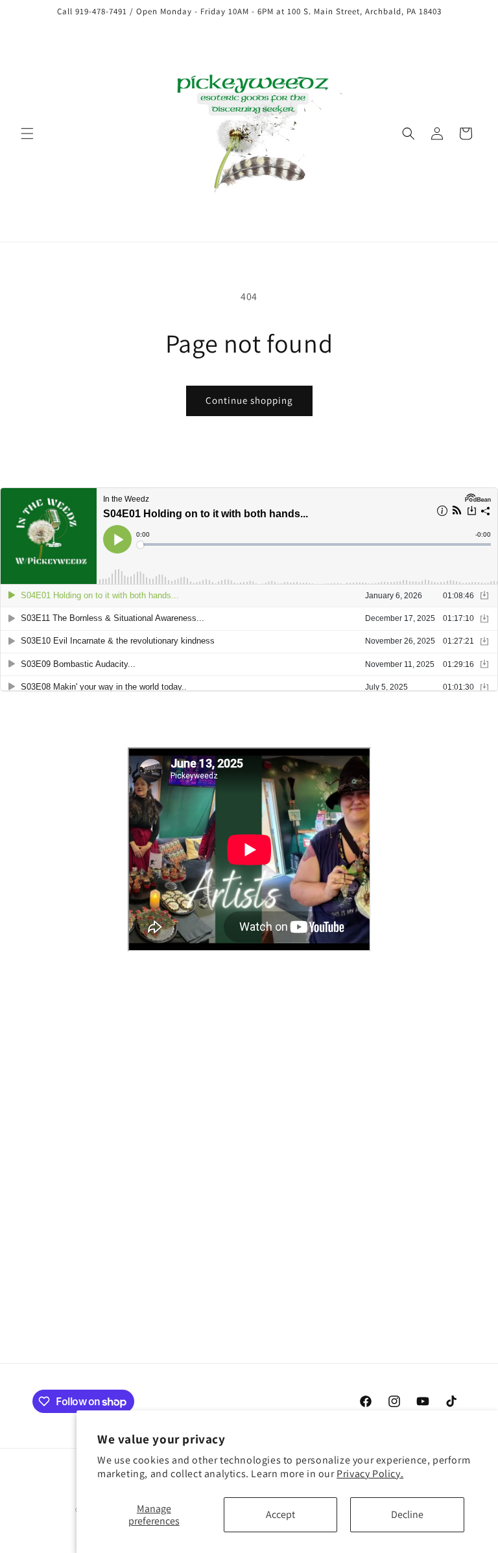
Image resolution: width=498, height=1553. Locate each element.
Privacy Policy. (370, 1473)
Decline (407, 1514)
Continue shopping (249, 400)
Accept (280, 1514)
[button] (27, 133)
